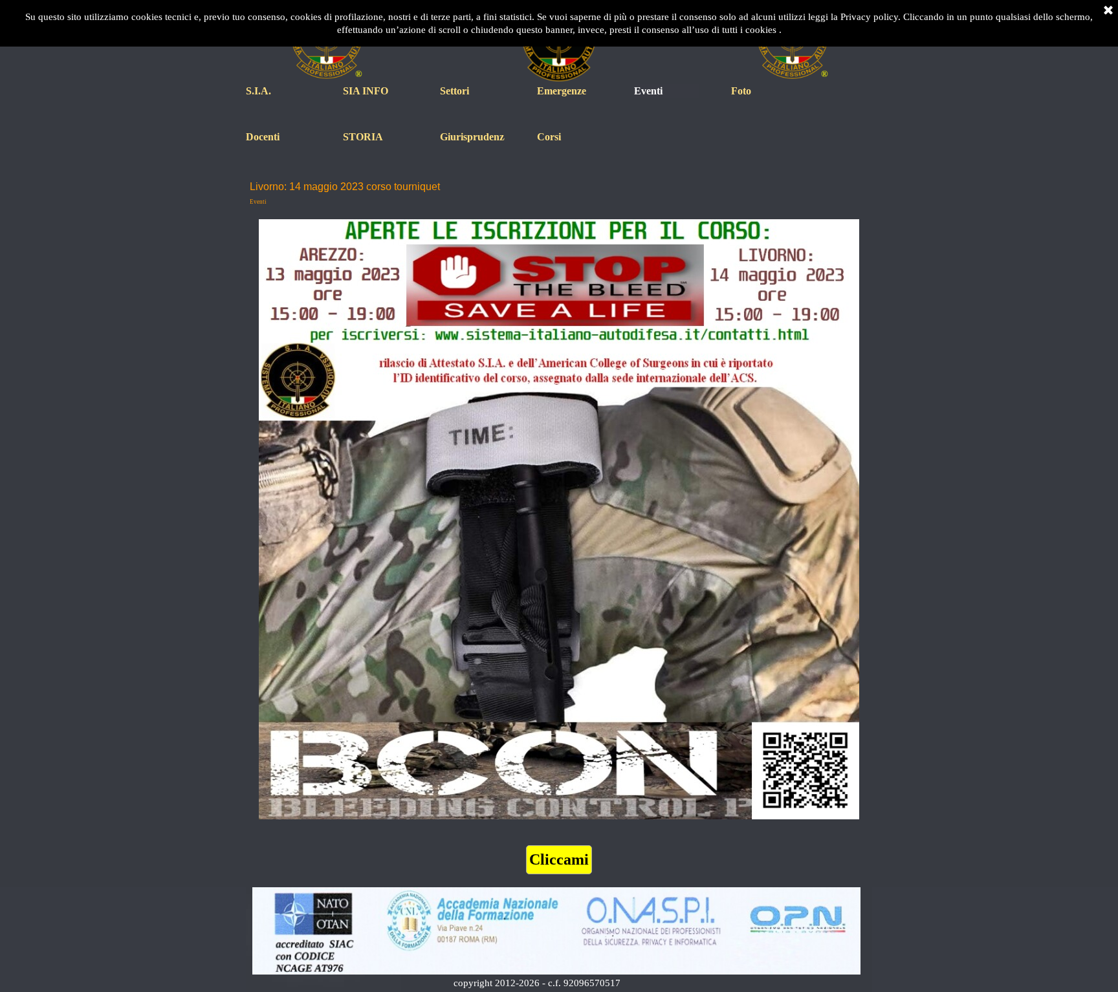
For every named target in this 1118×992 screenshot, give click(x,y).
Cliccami (559, 859)
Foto (741, 90)
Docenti (263, 136)
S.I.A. (258, 90)
